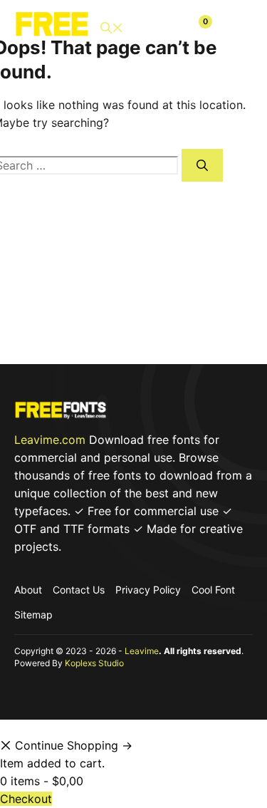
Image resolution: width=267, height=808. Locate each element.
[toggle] (236, 28)
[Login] (165, 28)
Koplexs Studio (94, 663)
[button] (111, 28)
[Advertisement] (133, 289)
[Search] (202, 165)
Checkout (26, 799)
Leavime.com (49, 440)
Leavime (142, 651)
